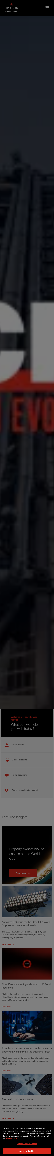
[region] (27, 1138)
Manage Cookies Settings (27, 1144)
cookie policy (11, 1138)
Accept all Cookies (27, 1151)
